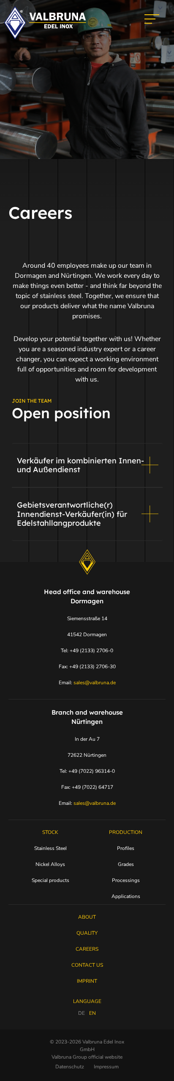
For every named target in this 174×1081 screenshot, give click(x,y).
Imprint (87, 981)
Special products (50, 880)
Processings (126, 880)
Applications (125, 896)
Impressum (106, 1066)
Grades (126, 864)
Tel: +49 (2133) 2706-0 (87, 650)
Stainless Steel (50, 848)
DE (81, 1013)
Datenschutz (69, 1066)
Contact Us (87, 965)
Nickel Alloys (50, 864)
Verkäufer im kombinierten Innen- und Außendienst (80, 465)
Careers (87, 949)
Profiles (125, 848)
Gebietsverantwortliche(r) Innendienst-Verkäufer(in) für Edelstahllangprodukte (72, 514)
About (87, 917)
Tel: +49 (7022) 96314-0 (87, 771)
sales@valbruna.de (94, 682)
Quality (87, 933)
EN (92, 1013)
